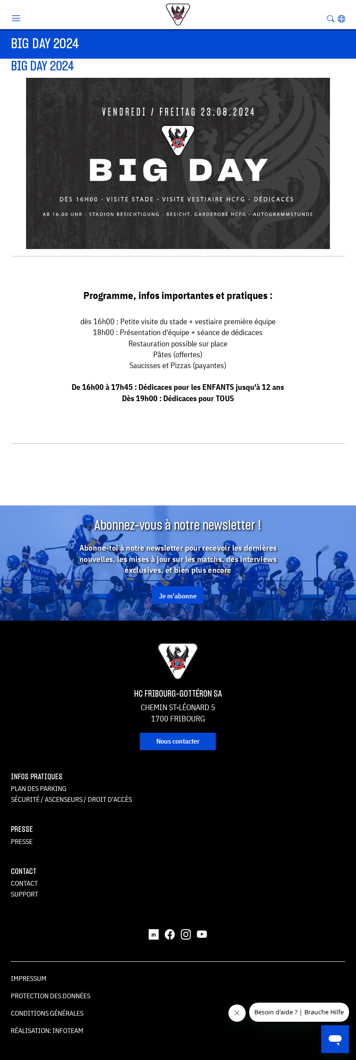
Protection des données (50, 995)
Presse (22, 841)
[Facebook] (170, 933)
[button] (341, 19)
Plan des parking (38, 788)
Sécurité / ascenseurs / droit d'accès (71, 799)
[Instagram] (186, 933)
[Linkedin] (153, 933)
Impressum (28, 978)
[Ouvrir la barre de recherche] (330, 19)
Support (24, 894)
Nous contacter (178, 741)
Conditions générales (47, 1013)
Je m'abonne (178, 595)
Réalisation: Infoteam (47, 1030)
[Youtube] (202, 933)
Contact (24, 883)
